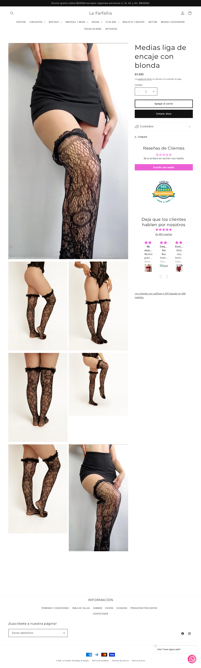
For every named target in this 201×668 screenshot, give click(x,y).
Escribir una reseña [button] (163, 167)
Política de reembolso (100, 660)
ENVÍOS (109, 608)
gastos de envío (145, 79)
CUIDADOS (121, 608)
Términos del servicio (120, 660)
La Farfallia (66, 660)
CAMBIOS (97, 608)
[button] (12, 13)
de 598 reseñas (163, 234)
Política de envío (138, 660)
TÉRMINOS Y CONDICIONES (55, 608)
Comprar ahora (164, 113)
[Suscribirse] (63, 633)
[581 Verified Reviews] (164, 204)
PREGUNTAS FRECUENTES (143, 608)
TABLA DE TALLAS (81, 608)
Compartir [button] (142, 136)
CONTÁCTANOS (100, 613)
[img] (164, 229)
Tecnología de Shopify (80, 660)
